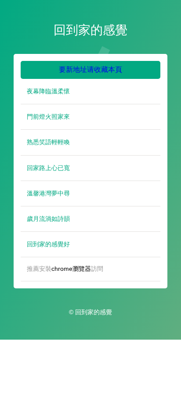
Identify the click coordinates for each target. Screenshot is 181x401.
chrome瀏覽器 (71, 268)
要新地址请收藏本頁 (90, 69)
